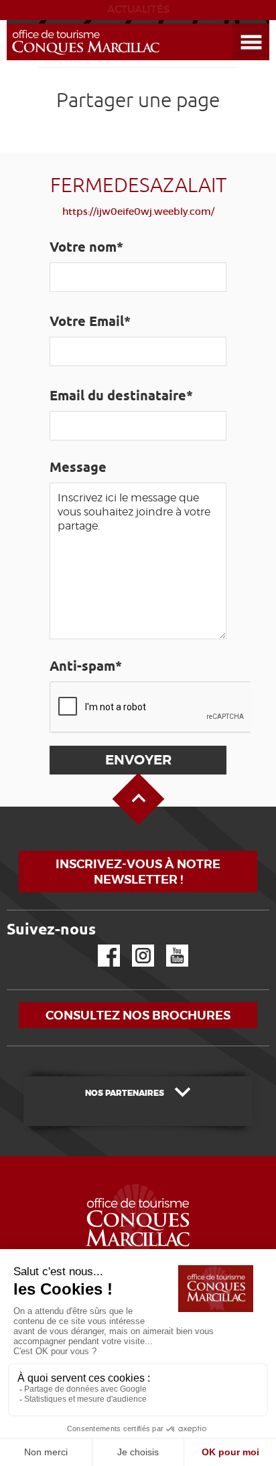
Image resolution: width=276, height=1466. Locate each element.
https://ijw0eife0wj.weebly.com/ (138, 212)
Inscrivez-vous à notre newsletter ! (138, 871)
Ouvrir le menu (235, 23)
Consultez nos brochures (138, 1015)
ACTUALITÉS (138, 9)
